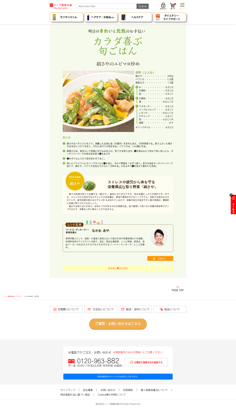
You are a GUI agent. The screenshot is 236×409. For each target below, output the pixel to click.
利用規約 (128, 390)
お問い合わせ (108, 390)
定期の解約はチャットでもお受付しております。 (118, 377)
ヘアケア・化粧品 (102, 17)
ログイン (163, 9)
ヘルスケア (137, 17)
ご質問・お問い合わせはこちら (118, 323)
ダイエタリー (171, 17)
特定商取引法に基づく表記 (75, 394)
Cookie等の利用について (112, 394)
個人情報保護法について (154, 390)
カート (172, 7)
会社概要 (88, 390)
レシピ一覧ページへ (118, 268)
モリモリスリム (68, 17)
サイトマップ (67, 390)
